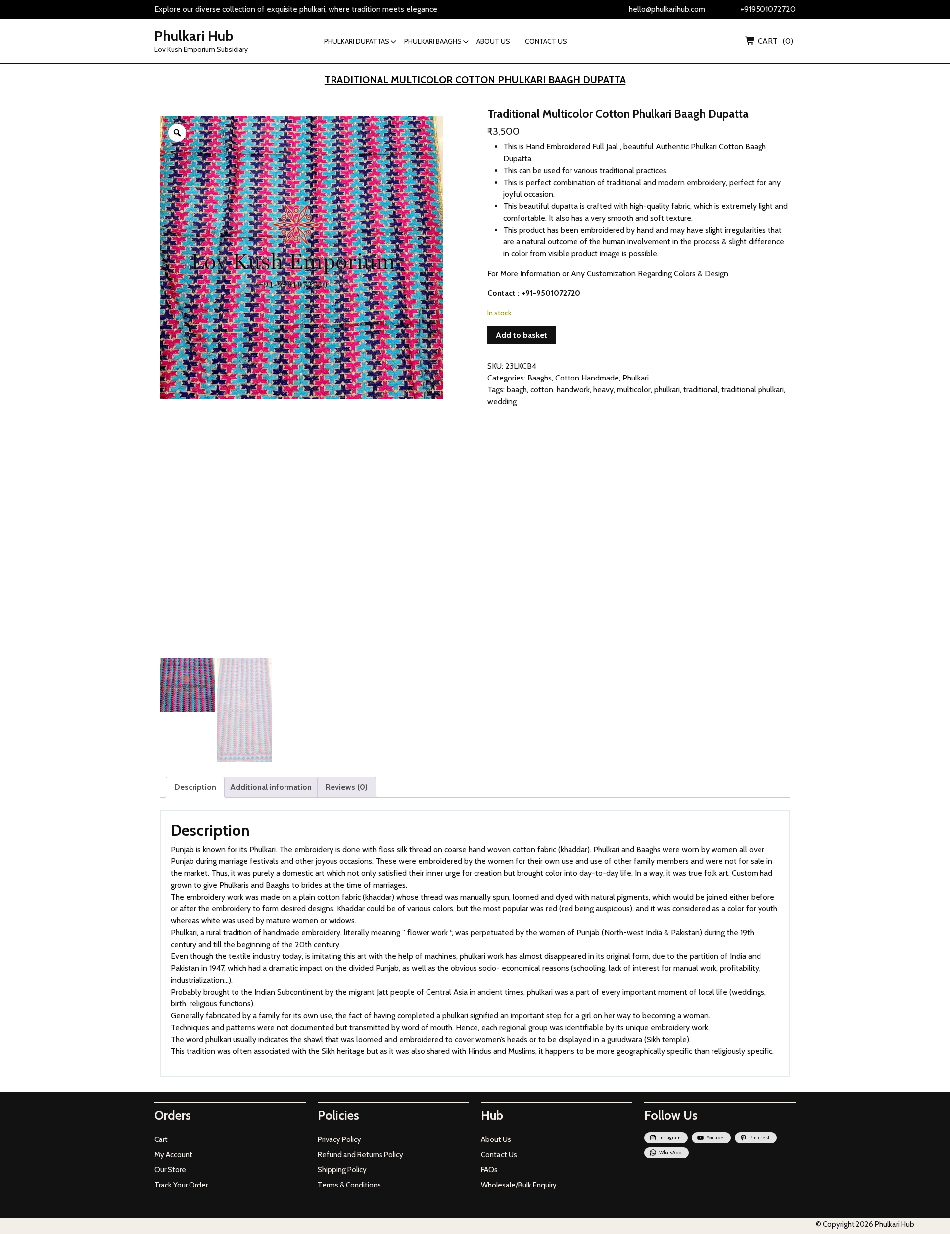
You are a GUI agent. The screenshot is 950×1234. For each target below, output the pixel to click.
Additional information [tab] (271, 787)
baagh (517, 389)
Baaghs (539, 377)
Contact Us (499, 1154)
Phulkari (635, 377)
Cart (161, 1139)
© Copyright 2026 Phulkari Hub (865, 1224)
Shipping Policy (342, 1169)
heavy (603, 389)
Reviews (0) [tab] (347, 787)
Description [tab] (195, 787)
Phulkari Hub (193, 35)
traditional (700, 389)
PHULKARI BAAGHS (433, 41)
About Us (496, 1139)
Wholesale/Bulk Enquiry (519, 1185)
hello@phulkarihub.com (667, 9)
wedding (502, 401)
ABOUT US (493, 41)
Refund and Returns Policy (360, 1154)
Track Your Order (181, 1185)
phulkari (667, 389)
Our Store (170, 1169)
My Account (173, 1154)
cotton (541, 389)
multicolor (634, 389)
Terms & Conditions (349, 1185)
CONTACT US (546, 41)
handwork (573, 389)
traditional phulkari (752, 389)
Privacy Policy (339, 1139)
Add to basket (521, 335)
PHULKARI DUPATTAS (356, 41)
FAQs (489, 1169)
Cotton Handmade (587, 377)
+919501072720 (768, 9)
